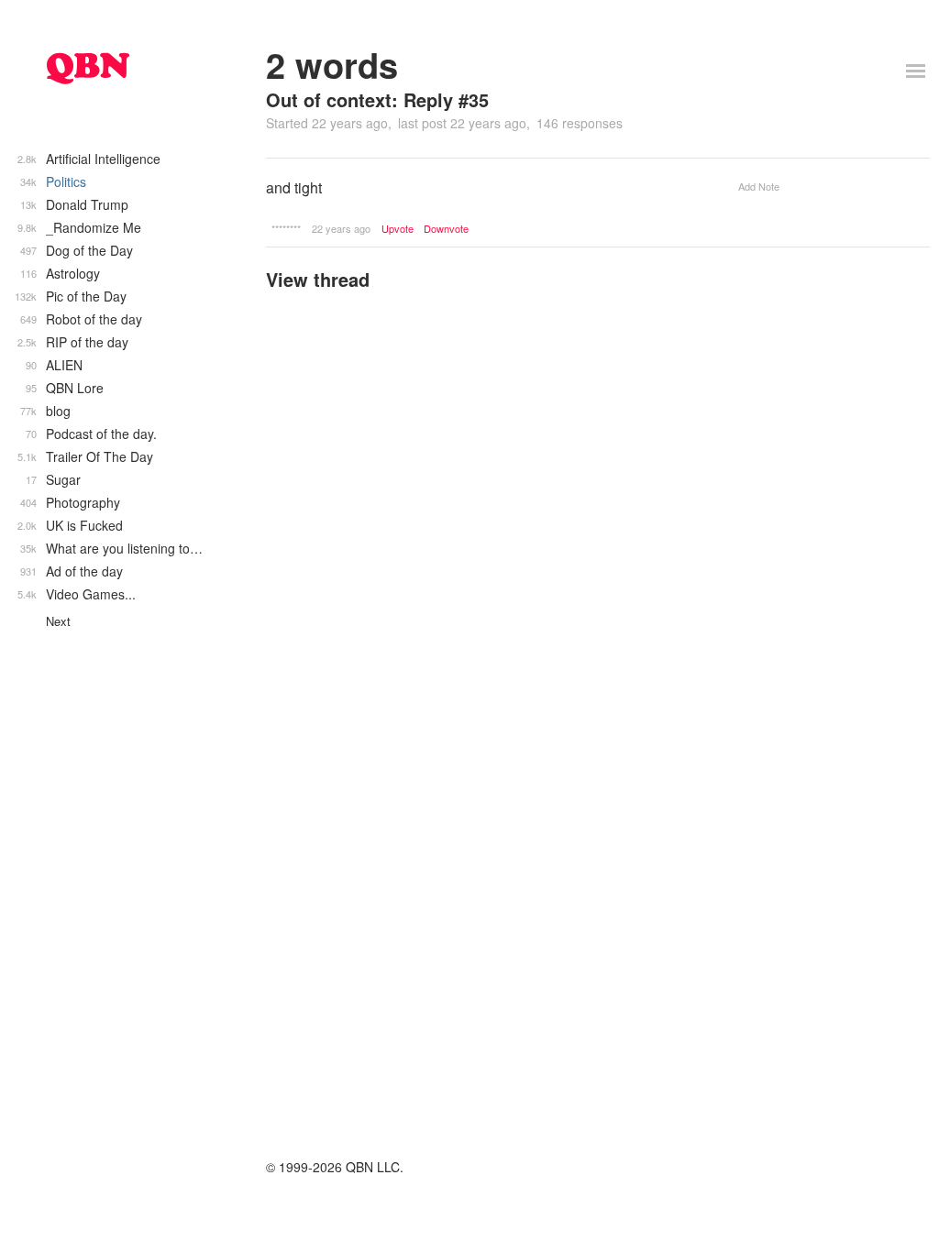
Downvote (446, 229)
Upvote (397, 229)
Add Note (758, 186)
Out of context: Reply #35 (377, 99)
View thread (318, 279)
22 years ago (341, 228)
